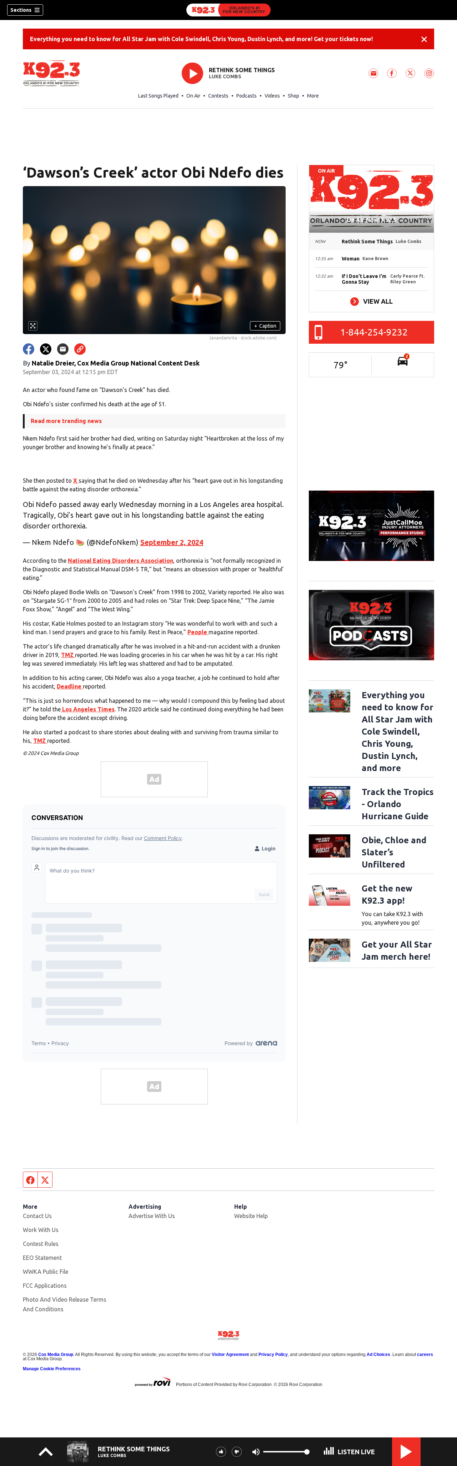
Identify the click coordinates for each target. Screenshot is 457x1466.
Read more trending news (66, 421)
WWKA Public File (45, 1271)
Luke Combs (225, 76)
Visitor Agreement (230, 1354)
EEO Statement (42, 1257)
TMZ (68, 655)
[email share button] (63, 349)
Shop (293, 96)
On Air (193, 96)
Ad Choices (378, 1354)
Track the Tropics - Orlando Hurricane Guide (398, 804)
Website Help (251, 1216)
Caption (265, 326)
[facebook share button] (28, 349)
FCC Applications (45, 1285)
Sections (20, 10)
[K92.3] (228, 10)
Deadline (70, 686)
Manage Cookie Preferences (52, 1368)
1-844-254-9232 (374, 332)
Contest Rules (41, 1244)
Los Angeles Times (88, 709)
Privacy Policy (273, 1354)
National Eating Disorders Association (120, 560)
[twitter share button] (45, 349)
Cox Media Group (55, 1354)
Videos (272, 96)
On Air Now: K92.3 (371, 220)
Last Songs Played (158, 96)
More (313, 96)
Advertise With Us (152, 1216)
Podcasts (246, 96)
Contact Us (37, 1216)
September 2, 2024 (171, 542)
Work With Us (41, 1230)
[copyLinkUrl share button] (80, 349)
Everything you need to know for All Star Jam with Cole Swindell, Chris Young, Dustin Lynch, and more (397, 731)
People (198, 632)
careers (425, 1354)
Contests (218, 96)
